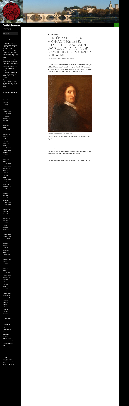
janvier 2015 (6, 316)
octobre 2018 (6, 238)
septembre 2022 (7, 168)
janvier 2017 (6, 270)
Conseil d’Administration (99, 25)
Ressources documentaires (81, 25)
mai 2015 (5, 307)
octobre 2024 (6, 132)
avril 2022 (5, 173)
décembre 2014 (7, 318)
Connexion (5, 357)
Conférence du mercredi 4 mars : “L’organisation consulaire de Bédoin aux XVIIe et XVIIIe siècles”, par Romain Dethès (10, 83)
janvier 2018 (6, 252)
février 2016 (6, 286)
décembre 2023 (7, 148)
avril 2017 (5, 263)
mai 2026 (5, 102)
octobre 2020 (6, 207)
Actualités (33, 25)
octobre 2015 (6, 295)
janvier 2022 (6, 177)
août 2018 (5, 243)
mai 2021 (5, 191)
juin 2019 (5, 223)
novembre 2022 (7, 166)
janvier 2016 (6, 288)
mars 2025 (5, 123)
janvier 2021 (6, 200)
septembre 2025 (7, 118)
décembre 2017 (7, 254)
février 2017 (6, 268)
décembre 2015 (7, 291)
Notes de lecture (7, 338)
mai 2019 (5, 225)
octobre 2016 (6, 277)
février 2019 (6, 229)
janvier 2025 (6, 127)
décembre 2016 (7, 273)
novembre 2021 (7, 182)
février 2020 (6, 213)
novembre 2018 (7, 236)
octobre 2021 (6, 184)
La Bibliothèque (66, 25)
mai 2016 (5, 282)
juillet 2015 (5, 302)
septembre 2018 (7, 241)
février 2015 (6, 313)
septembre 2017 (7, 259)
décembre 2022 (7, 163)
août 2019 (5, 220)
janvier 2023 (6, 161)
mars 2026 (5, 107)
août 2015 (5, 300)
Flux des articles (8, 359)
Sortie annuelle (6, 347)
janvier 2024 (6, 145)
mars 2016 (5, 284)
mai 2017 (5, 261)
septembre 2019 (7, 218)
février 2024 (6, 143)
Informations (6, 336)
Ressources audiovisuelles (9, 341)
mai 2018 (5, 245)
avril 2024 (5, 138)
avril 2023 (5, 157)
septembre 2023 (7, 152)
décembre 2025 (7, 111)
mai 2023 (5, 154)
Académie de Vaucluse (11, 25)
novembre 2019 (7, 216)
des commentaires (8, 362)
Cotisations (6, 334)
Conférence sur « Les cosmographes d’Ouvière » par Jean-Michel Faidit (70, 159)
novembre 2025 (7, 114)
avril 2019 (5, 227)
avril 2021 (5, 193)
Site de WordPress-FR (8, 364)
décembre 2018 (7, 234)
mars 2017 (5, 266)
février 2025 (6, 125)
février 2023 (6, 159)
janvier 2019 (6, 232)
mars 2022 (5, 175)
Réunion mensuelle (54, 34)
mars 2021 (5, 195)
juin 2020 (5, 211)
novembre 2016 (7, 275)
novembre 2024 (7, 129)
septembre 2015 (7, 297)
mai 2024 (5, 136)
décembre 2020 (7, 202)
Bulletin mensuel (7, 332)
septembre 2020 (7, 209)
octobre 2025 (6, 116)
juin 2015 (5, 304)
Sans (4, 345)
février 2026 (6, 109)
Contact (110, 25)
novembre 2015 (7, 293)
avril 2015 (5, 309)
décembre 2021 (7, 179)
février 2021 (6, 198)
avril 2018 (5, 248)
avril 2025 (5, 120)
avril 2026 (5, 104)
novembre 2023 (7, 150)
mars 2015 (5, 311)
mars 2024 (5, 141)
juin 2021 (5, 188)
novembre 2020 (7, 204)
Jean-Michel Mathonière (66, 58)
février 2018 (6, 250)
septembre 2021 (7, 186)
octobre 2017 (6, 257)
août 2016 (5, 279)
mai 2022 (5, 170)
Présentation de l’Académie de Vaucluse (49, 25)
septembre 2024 (7, 134)
